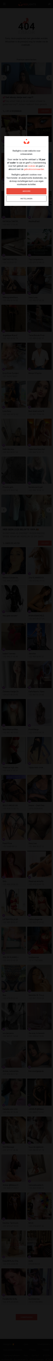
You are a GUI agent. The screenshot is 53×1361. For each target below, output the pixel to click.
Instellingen (26, 198)
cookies (31, 166)
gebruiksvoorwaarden (34, 169)
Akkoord (26, 191)
